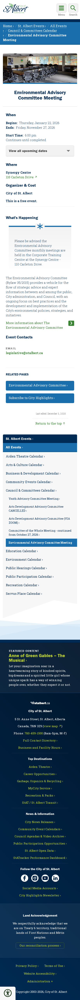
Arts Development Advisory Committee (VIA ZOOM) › (39, 520)
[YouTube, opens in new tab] (45, 878)
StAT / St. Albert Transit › (40, 802)
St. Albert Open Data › (40, 850)
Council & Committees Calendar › (31, 490)
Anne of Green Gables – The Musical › (37, 658)
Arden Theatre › (40, 767)
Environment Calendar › (24, 559)
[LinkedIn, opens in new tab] (55, 878)
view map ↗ (52, 726)
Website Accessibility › (40, 973)
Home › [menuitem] (8, 26)
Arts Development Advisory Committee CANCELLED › (36, 508)
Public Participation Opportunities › (40, 843)
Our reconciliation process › (40, 945)
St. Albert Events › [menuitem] (32, 26)
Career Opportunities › (40, 774)
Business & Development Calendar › (33, 473)
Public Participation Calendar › (30, 576)
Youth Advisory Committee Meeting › (34, 498)
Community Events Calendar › (29, 482)
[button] (8, 993)
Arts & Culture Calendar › (25, 465)
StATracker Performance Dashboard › (40, 858)
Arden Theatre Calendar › (25, 456)
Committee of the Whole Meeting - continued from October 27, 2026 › (40, 532)
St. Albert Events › (19, 438)
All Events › (14, 447)
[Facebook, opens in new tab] (24, 878)
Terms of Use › (54, 966)
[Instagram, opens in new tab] (34, 878)
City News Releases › (40, 822)
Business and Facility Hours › (40, 747)
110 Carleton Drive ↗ (21, 177)
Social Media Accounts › (40, 888)
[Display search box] (73, 10)
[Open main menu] (61, 10)
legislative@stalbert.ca (24, 353)
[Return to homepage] (15, 8)
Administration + (40, 981)
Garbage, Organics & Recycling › (40, 781)
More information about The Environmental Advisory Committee (34, 325)
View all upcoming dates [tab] (28, 150)
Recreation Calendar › (22, 585)
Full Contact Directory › (40, 740)
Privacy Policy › (27, 966)
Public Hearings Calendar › (26, 568)
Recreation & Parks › (40, 795)
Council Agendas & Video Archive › (40, 836)
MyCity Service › (40, 788)
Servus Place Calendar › (24, 593)
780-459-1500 (33, 733)
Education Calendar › (22, 551)
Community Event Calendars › (40, 829)
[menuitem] (40, 456)
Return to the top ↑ (50, 423)
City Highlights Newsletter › (40, 895)
